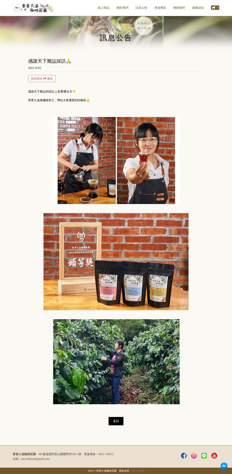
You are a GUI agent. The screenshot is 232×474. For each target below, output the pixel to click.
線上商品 (103, 7)
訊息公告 (141, 7)
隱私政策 (124, 470)
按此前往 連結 (42, 78)
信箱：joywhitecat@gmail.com (31, 458)
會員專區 (160, 7)
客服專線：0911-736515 (99, 454)
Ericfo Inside (137, 470)
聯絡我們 (179, 7)
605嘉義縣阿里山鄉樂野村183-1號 (59, 454)
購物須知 (198, 7)
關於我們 (122, 7)
